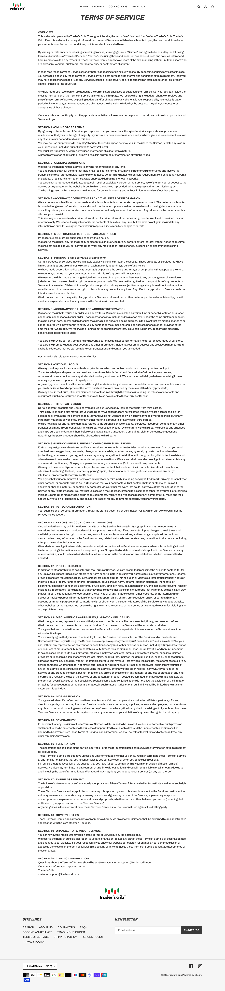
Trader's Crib (175, 975)
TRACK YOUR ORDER (71, 932)
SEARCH (28, 927)
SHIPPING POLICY (65, 936)
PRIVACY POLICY (34, 941)
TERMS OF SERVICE (36, 936)
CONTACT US (66, 927)
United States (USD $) (39, 966)
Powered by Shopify (192, 975)
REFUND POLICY (93, 936)
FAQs (83, 927)
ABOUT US (46, 927)
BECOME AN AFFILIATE (37, 932)
